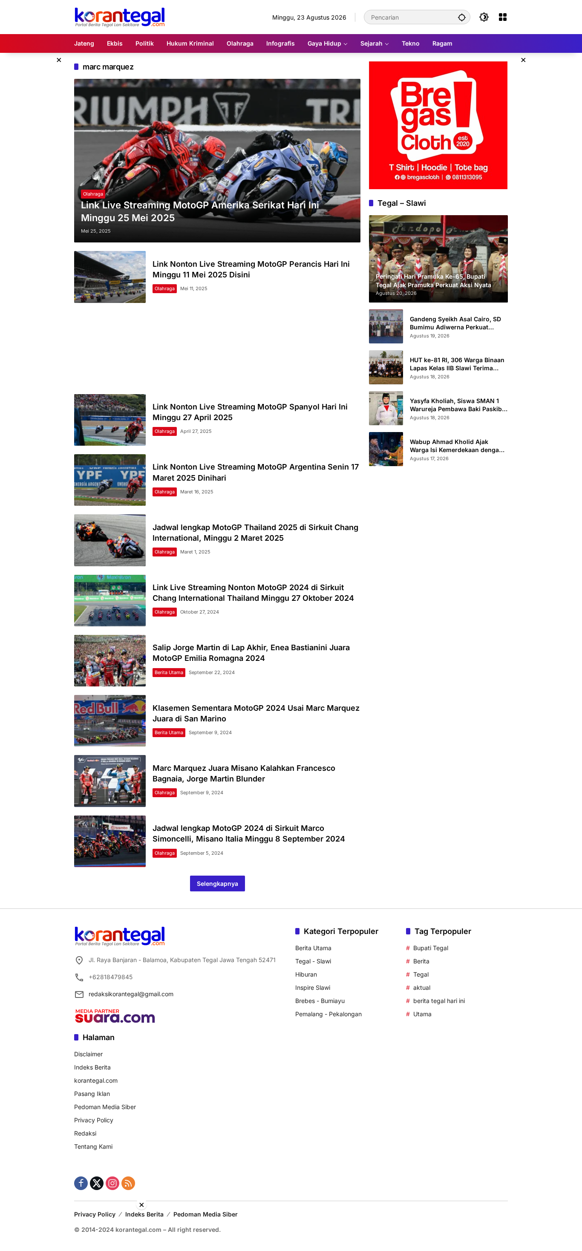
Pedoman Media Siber (105, 1106)
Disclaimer (88, 1054)
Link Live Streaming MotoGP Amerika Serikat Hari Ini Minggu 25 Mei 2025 (200, 211)
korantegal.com (96, 1080)
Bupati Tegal (430, 947)
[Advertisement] (217, 348)
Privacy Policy (93, 1120)
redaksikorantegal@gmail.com (131, 993)
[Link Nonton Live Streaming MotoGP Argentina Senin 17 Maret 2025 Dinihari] (110, 480)
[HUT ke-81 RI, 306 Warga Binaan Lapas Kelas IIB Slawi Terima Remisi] (386, 367)
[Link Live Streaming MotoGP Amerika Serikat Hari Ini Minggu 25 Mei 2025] (217, 160)
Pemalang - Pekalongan (328, 1014)
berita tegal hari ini (439, 1000)
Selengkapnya (217, 883)
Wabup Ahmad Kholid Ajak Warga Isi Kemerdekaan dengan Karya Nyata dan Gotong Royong (458, 446)
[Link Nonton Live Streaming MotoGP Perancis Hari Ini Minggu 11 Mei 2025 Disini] (110, 277)
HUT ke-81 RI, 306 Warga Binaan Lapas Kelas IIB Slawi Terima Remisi (457, 364)
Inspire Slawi (312, 987)
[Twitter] (97, 1183)
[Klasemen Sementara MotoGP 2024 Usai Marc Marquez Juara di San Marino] (110, 721)
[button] (461, 17)
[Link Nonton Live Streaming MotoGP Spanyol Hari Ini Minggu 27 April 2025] (110, 420)
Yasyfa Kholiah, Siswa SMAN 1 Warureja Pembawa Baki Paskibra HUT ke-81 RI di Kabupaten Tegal (459, 405)
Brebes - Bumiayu (320, 1000)
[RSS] (128, 1183)
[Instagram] (112, 1183)
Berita (421, 961)
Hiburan (306, 974)
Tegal (421, 974)
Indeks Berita (92, 1067)
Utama (422, 1014)
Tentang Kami (93, 1146)
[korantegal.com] (119, 16)
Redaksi (85, 1133)
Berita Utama (169, 672)
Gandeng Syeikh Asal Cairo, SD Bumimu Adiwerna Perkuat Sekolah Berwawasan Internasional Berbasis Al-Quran (457, 323)
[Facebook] (81, 1183)
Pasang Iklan (92, 1093)
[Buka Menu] (503, 17)
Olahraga (93, 194)
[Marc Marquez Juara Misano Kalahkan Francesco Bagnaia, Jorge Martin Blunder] (110, 781)
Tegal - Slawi (313, 961)
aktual (421, 987)
